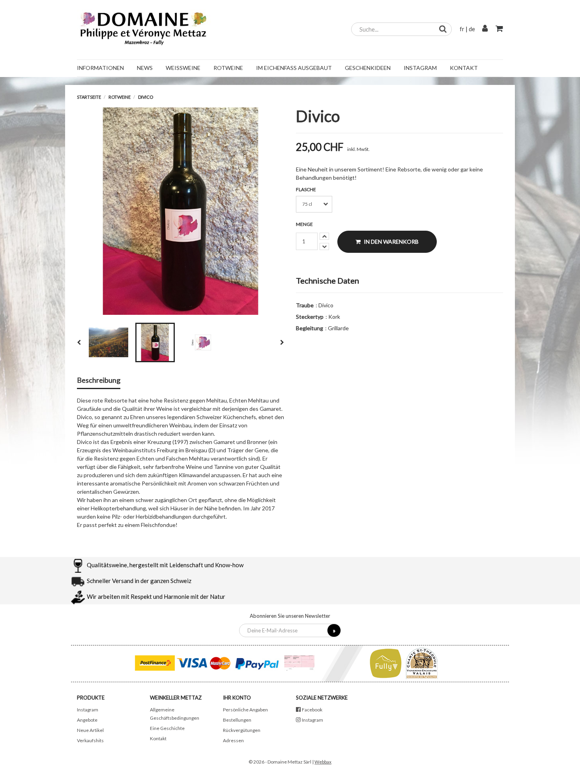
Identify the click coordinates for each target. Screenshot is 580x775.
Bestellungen (237, 720)
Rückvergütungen (241, 730)
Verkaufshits (90, 740)
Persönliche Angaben (245, 710)
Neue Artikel (90, 730)
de (472, 28)
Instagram (87, 710)
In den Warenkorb (391, 241)
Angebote (87, 720)
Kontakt (158, 738)
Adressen (233, 740)
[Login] (485, 28)
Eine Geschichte (167, 728)
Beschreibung (98, 380)
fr (462, 28)
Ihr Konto (237, 697)
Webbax (322, 762)
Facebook (312, 710)
